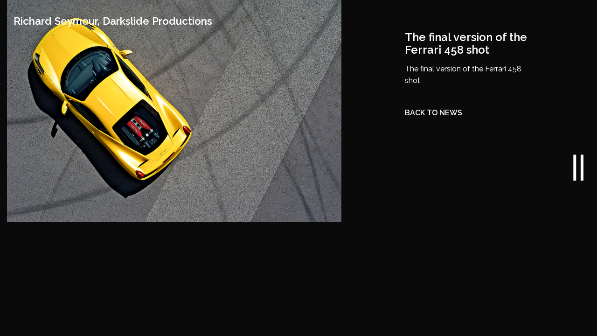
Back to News (433, 112)
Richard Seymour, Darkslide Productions (113, 21)
